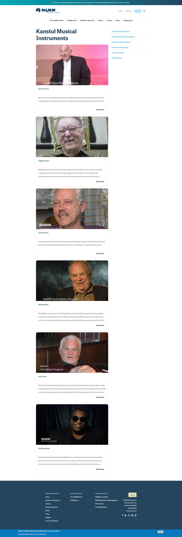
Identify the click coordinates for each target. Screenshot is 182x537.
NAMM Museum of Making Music (106, 500)
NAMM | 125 (127, 20)
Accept (160, 532)
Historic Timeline (118, 52)
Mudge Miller (43, 304)
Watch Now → (101, 109)
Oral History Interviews (121, 31)
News (118, 20)
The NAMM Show (57, 20)
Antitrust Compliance (53, 500)
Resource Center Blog (120, 47)
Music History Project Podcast (123, 36)
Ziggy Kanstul (43, 160)
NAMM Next (74, 500)
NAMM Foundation (101, 497)
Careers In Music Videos (121, 42)
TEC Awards (99, 504)
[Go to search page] (144, 11)
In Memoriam (117, 58)
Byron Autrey (43, 88)
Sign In (137, 11)
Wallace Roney (44, 448)
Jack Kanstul (43, 232)
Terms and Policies (52, 521)
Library (109, 20)
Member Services (87, 20)
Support (128, 11)
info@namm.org (131, 511)
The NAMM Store (101, 507)
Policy (100, 20)
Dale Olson (42, 376)
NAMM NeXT (72, 20)
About (121, 11)
